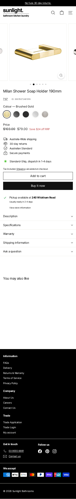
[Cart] (61, 12)
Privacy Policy (10, 383)
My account (9, 432)
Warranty (8, 234)
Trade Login (9, 427)
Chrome (35, 114)
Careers (7, 402)
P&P (5, 98)
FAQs (6, 362)
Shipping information (16, 242)
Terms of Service (12, 378)
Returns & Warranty (13, 373)
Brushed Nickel (45, 114)
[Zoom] (61, 75)
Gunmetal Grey (16, 114)
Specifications (12, 225)
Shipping (20, 169)
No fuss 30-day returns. (38, 2)
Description (10, 216)
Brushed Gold (7, 114)
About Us (8, 397)
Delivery (7, 367)
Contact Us (9, 407)
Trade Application (12, 422)
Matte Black (26, 114)
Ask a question (12, 251)
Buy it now (38, 186)
